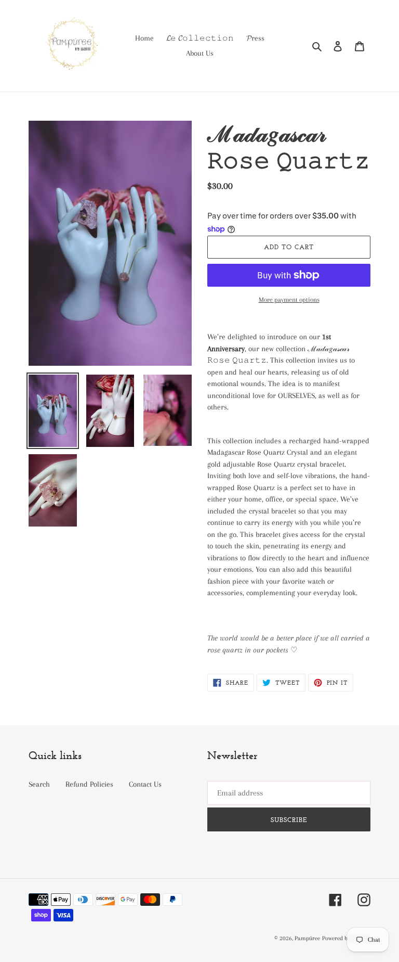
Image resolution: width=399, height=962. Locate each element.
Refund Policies (89, 784)
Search (39, 784)
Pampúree (307, 938)
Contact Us (145, 784)
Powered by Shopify (346, 938)
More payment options (289, 299)
